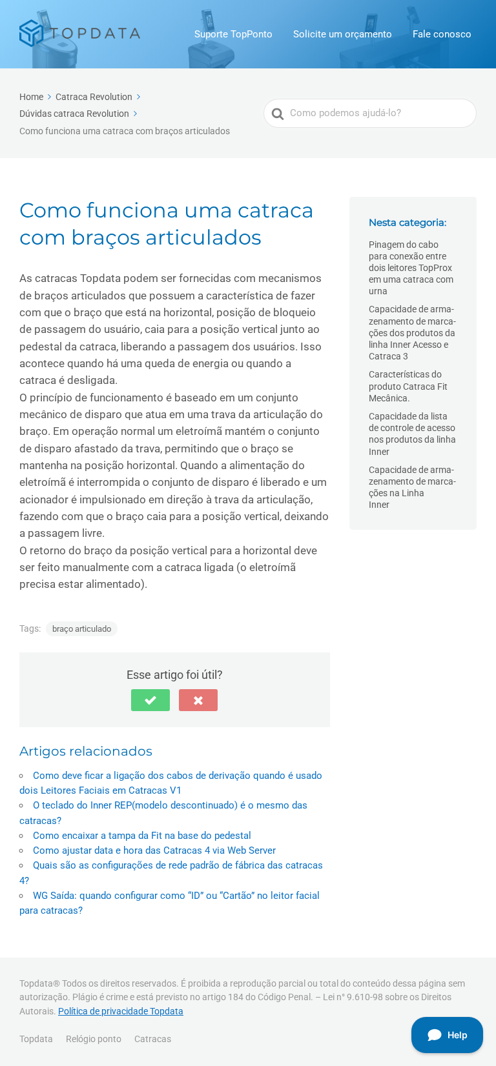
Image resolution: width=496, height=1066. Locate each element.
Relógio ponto (93, 1039)
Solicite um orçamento (342, 34)
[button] (150, 700)
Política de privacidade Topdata (120, 1011)
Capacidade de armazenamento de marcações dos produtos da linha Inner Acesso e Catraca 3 (412, 332)
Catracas (152, 1039)
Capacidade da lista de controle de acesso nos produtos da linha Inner (412, 434)
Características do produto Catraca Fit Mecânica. (408, 386)
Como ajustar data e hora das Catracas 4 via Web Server (154, 850)
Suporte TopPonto (233, 34)
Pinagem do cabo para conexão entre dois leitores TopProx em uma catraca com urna (411, 268)
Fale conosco (442, 34)
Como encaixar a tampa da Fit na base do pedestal (142, 835)
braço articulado (81, 629)
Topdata (36, 1039)
